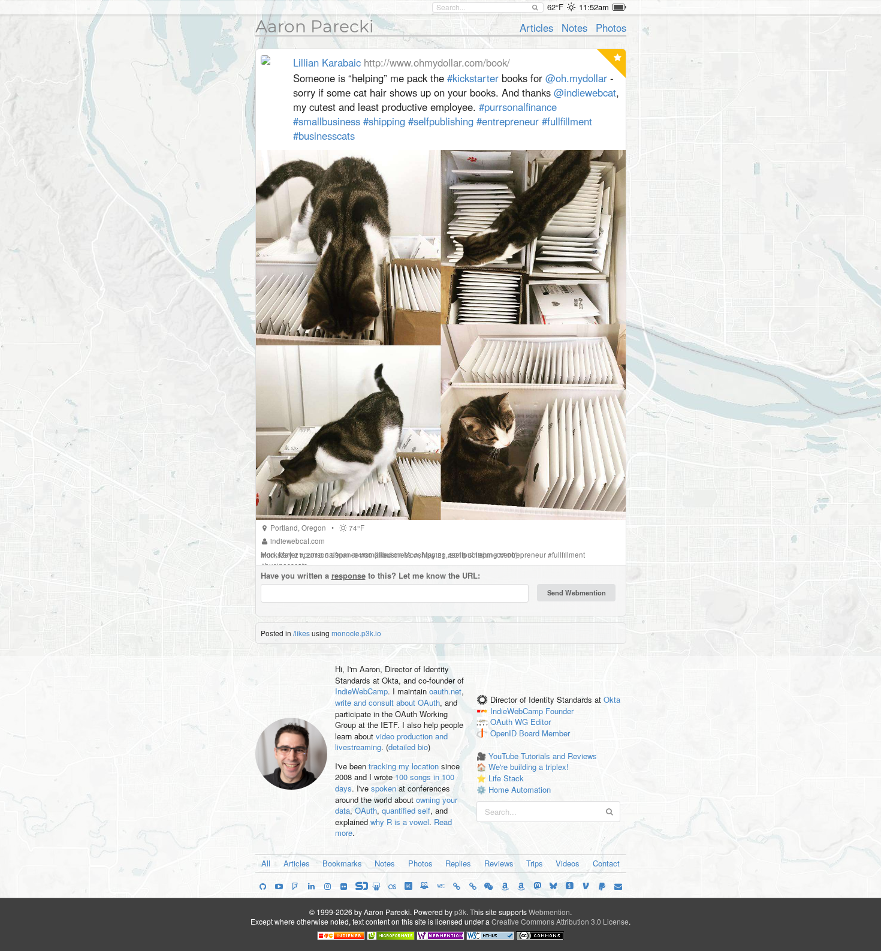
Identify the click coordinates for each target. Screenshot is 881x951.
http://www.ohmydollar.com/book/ (437, 62)
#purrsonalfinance (518, 107)
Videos (568, 863)
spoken (383, 788)
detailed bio (408, 747)
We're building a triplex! (528, 766)
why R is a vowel (399, 821)
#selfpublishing (440, 121)
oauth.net (445, 691)
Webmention (549, 912)
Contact (606, 863)
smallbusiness (388, 554)
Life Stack (506, 778)
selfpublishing (474, 554)
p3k (460, 912)
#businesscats (324, 135)
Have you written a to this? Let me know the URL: (370, 575)
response (348, 575)
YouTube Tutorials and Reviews (542, 756)
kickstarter (281, 554)
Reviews (499, 863)
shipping (432, 554)
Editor (540, 722)
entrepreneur (524, 554)
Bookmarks (342, 863)
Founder (559, 711)
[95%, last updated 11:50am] (619, 7)
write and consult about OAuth (387, 702)
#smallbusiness (326, 121)
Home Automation (519, 789)
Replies (458, 863)
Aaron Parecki (314, 26)
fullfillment (568, 554)
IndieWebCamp (361, 691)
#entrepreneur (507, 121)
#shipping (384, 121)
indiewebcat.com (297, 541)
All (265, 863)
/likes (301, 633)
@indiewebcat (585, 92)
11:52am (594, 7)
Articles (536, 27)
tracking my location (404, 766)
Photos (611, 27)
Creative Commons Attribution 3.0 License (560, 921)
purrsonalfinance (331, 554)
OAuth (366, 810)
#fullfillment (567, 121)
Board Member (544, 733)
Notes (574, 27)
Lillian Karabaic (327, 62)
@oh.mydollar (576, 78)
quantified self (406, 810)
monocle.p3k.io (356, 633)
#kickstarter (473, 78)
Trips (534, 863)
